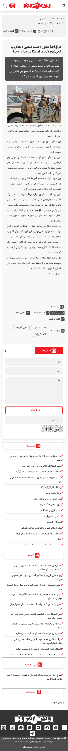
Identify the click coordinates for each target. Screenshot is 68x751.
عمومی (43, 18)
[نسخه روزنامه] (12, 6)
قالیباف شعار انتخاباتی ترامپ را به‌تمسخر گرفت (39, 472)
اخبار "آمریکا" (21, 328)
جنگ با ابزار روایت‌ (53, 516)
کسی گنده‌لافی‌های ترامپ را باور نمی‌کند (42, 466)
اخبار (59, 539)
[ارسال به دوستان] (51, 31)
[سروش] (47, 728)
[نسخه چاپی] (39, 31)
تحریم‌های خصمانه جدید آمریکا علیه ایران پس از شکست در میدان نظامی (38, 567)
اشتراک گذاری (8, 31)
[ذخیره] (45, 31)
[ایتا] (21, 728)
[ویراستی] (29, 728)
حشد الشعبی (39, 328)
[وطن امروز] (37, 6)
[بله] (38, 728)
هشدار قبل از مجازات (51, 510)
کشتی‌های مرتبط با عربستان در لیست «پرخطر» (39, 633)
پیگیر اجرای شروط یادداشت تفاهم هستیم (41, 528)
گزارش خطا (20, 312)
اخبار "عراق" (40, 334)
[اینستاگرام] (4, 728)
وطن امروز (57, 702)
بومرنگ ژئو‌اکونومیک (51, 487)
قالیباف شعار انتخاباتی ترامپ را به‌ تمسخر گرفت (38, 534)
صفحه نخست (56, 18)
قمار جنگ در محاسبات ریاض (47, 499)
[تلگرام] (32, 733)
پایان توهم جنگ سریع (51, 505)
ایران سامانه (27, 747)
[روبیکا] (56, 728)
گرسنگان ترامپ (54, 522)
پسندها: (55, 306)
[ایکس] (12, 728)
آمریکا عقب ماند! (54, 493)
